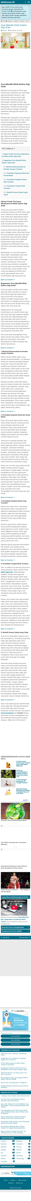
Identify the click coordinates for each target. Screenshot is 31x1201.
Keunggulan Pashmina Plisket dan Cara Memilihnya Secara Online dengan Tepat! (14, 1068)
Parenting (19, 1155)
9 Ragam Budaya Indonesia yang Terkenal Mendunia (14, 1086)
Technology (20, 1158)
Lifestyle (3, 1155)
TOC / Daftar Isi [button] (7, 148)
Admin (4, 30)
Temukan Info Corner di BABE (12, 931)
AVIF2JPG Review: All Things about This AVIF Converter (14, 1073)
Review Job (19, 1183)
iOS (2, 1153)
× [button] (29, 6)
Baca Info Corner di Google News (13, 927)
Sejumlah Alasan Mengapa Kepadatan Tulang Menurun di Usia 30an (23, 791)
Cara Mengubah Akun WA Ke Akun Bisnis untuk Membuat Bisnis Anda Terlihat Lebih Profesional (14, 1111)
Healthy (3, 1150)
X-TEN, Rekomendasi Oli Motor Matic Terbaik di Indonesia (13, 1064)
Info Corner (18, 1188)
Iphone (18, 1153)
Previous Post (23, 937)
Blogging (19, 1141)
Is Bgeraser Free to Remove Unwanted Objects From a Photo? (13, 1059)
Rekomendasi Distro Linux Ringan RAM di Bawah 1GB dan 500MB (14, 1078)
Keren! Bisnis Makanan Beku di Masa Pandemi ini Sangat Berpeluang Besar (13, 1127)
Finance (18, 1147)
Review (3, 1158)
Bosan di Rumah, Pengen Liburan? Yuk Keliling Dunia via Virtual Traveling (13, 1132)
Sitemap (10, 1183)
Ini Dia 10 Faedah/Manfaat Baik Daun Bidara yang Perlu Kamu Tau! (22, 773)
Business (3, 1144)
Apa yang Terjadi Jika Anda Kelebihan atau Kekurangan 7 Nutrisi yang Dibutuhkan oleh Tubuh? (15, 1105)
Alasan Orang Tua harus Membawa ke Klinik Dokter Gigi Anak (15, 155)
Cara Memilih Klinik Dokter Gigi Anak (14, 26)
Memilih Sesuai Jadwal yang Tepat (15, 193)
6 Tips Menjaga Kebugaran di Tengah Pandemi (22, 781)
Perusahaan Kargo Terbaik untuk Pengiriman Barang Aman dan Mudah (15, 1122)
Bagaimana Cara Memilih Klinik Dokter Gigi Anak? (14, 161)
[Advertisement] (15, 65)
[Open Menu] (25, 2)
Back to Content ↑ (8, 280)
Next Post (6, 937)
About (5, 1180)
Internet (18, 1150)
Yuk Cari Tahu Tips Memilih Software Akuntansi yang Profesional (13, 1100)
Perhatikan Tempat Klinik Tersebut (14, 187)
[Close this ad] (30, 1191)
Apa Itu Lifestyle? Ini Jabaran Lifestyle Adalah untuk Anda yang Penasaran (13, 1117)
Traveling (4, 1161)
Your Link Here (15, 1036)
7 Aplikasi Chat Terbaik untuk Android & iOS (15, 1096)
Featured (4, 1147)
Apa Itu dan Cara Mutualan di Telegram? (14, 1082)
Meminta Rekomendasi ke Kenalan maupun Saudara (14, 168)
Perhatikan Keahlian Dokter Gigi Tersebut (15, 181)
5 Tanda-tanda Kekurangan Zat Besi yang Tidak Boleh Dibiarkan (23, 764)
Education (19, 1144)
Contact (13, 1180)
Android (3, 1141)
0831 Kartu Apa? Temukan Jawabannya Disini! (14, 1054)
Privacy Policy (22, 1180)
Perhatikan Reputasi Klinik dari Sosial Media (16, 174)
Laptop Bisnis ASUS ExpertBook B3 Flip (15, 897)
